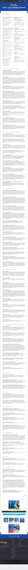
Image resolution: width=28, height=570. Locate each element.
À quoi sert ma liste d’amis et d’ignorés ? (19, 34)
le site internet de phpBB (15, 158)
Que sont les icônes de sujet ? (6, 65)
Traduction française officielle (4, 561)
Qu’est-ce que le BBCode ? (6, 59)
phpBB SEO (5, 562)
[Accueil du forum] (14, 5)
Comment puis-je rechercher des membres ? (19, 42)
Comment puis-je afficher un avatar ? (7, 35)
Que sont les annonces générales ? (7, 62)
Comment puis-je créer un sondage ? (7, 45)
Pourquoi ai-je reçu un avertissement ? (7, 51)
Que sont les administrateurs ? (17, 18)
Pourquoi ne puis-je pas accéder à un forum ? (8, 49)
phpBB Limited (21, 470)
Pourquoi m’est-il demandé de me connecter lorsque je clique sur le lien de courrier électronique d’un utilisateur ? (8, 38)
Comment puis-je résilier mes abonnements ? (19, 50)
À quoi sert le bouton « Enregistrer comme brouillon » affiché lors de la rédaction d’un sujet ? (7, 54)
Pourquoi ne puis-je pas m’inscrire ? (7, 19)
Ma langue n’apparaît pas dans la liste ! (7, 33)
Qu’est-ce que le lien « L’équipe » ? (18, 26)
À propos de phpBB (7, 472)
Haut (3, 75)
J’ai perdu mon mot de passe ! (6, 23)
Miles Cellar (9, 561)
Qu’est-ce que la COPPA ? (5, 18)
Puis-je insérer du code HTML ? (6, 60)
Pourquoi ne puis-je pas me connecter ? (7, 21)
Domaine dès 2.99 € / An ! (14, 514)
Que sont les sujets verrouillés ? (6, 64)
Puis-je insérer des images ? (6, 61)
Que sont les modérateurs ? (17, 19)
